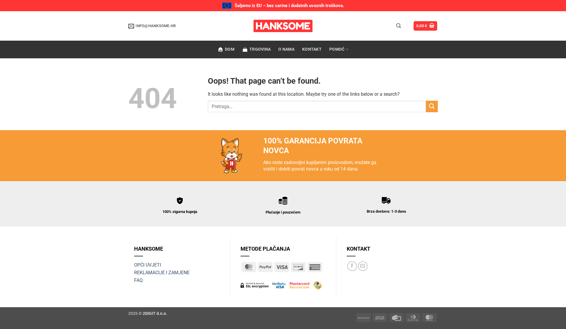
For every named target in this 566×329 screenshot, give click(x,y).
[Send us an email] (363, 266)
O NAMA (286, 49)
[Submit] (432, 106)
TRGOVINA (260, 49)
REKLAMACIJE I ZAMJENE (162, 272)
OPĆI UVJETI (147, 265)
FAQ (138, 280)
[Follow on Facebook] (352, 266)
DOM (229, 49)
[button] (398, 26)
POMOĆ (336, 49)
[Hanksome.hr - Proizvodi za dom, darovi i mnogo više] (283, 26)
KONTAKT (312, 49)
